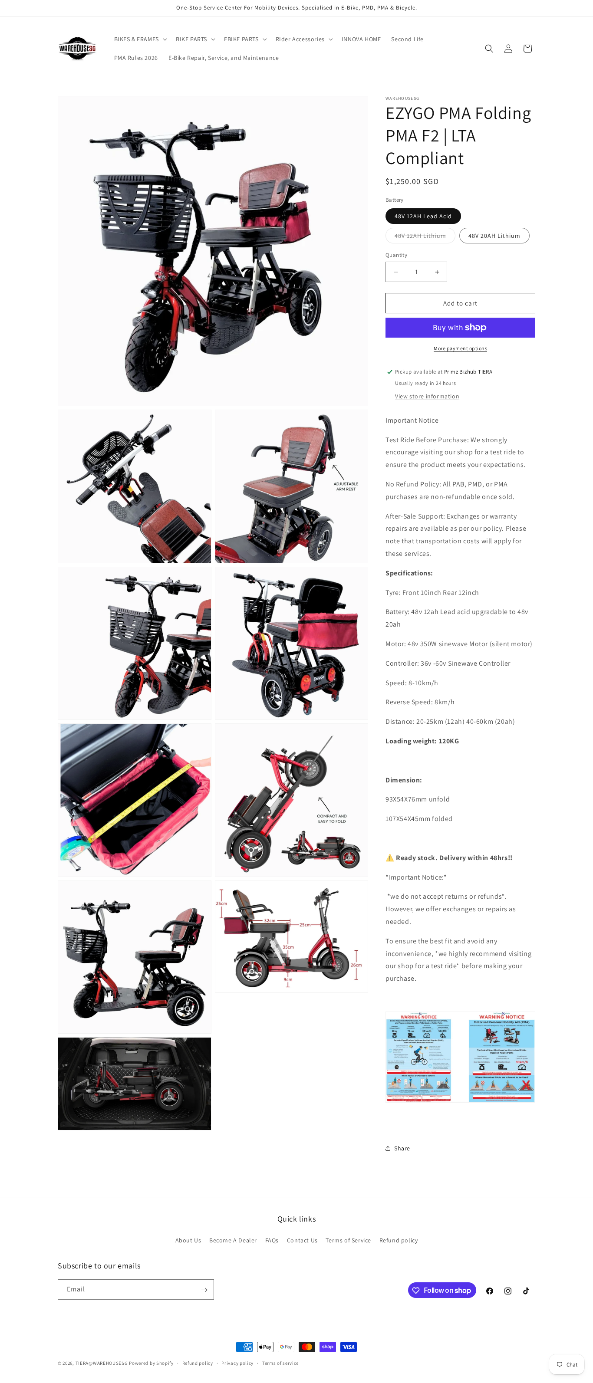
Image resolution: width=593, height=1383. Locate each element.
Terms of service (280, 1363)
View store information (427, 396)
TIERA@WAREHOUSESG (102, 1363)
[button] (140, 39)
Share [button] (402, 1148)
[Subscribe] (204, 1290)
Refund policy (398, 1240)
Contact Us (302, 1240)
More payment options (460, 348)
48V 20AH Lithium (494, 236)
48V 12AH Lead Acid (423, 216)
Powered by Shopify (151, 1363)
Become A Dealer (233, 1240)
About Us (188, 1240)
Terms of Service (348, 1240)
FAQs (272, 1240)
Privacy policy (237, 1363)
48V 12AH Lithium (425, 237)
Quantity (396, 255)
